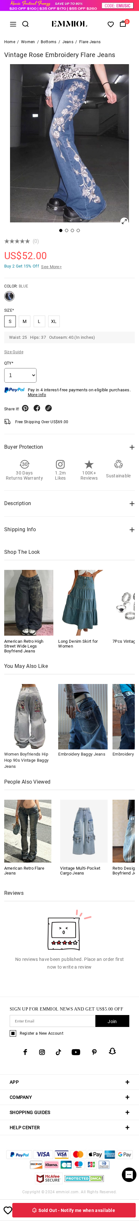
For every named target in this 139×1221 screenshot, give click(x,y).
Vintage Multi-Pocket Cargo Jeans (80, 870)
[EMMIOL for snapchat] (112, 1051)
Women (28, 42)
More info (37, 394)
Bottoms (48, 42)
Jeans (68, 42)
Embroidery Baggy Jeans (81, 754)
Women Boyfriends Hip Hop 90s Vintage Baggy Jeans (26, 760)
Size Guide (13, 352)
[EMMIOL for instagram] (42, 1052)
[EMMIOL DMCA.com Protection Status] (84, 1182)
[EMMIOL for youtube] (76, 1052)
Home (9, 42)
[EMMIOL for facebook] (25, 1052)
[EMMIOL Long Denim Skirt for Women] (83, 602)
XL (54, 321)
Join (112, 1021)
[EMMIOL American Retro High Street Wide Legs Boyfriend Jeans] (29, 602)
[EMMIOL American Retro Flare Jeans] (28, 831)
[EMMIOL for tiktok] (58, 1052)
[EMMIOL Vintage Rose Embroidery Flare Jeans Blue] (9, 298)
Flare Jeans (90, 42)
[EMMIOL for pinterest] (94, 1052)
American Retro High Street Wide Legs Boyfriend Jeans (24, 646)
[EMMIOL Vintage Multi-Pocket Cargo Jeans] (84, 831)
